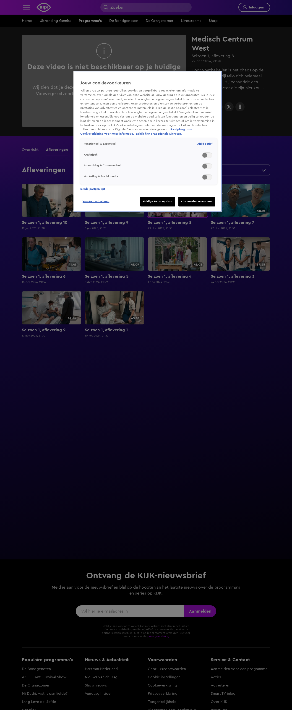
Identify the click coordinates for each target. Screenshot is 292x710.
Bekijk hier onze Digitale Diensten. (159, 134)
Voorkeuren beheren (96, 201)
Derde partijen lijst (92, 189)
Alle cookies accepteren (196, 201)
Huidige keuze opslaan (157, 201)
